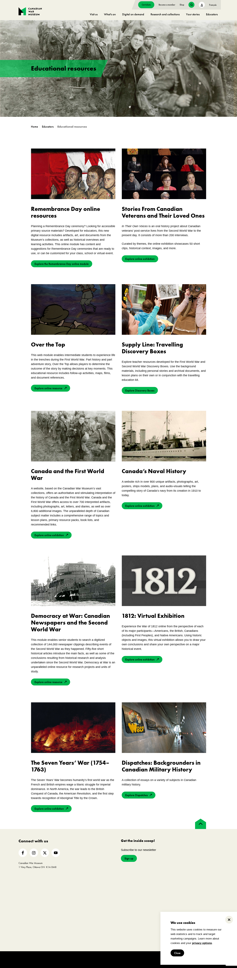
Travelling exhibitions (161, 902)
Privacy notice (106, 959)
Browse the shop (210, 892)
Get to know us (26, 897)
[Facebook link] (23, 852)
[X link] (44, 852)
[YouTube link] (55, 852)
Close (177, 953)
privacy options (202, 943)
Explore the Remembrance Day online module (62, 264)
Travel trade (156, 907)
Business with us (158, 911)
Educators (212, 14)
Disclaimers (91, 959)
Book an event (115, 884)
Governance (25, 902)
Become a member (167, 4)
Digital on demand (133, 14)
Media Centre (157, 892)
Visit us (94, 14)
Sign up (128, 858)
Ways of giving (67, 897)
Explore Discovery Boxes (139, 390)
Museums (155, 897)
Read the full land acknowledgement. (130, 945)
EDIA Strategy (26, 911)
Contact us (24, 921)
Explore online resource (48, 388)
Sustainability (25, 916)
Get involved (70, 884)
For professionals (164, 884)
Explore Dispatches (136, 795)
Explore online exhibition (140, 259)
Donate (63, 902)
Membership (66, 892)
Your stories (193, 14)
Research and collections (165, 14)
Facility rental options (115, 892)
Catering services (113, 897)
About (24, 884)
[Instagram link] (34, 852)
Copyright (78, 959)
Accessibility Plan (28, 907)
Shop (182, 4)
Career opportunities (70, 911)
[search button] (191, 5)
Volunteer (65, 907)
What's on (110, 14)
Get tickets (146, 4)
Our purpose (25, 892)
